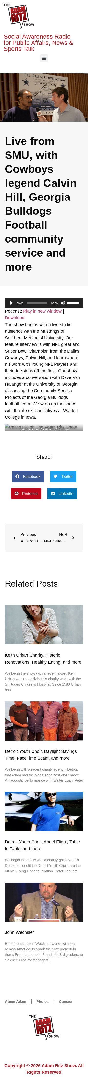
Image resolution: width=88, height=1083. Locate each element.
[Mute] (63, 303)
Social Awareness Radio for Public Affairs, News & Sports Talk (38, 42)
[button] (44, 58)
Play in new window (42, 311)
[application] (44, 303)
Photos (42, 1002)
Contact (65, 1002)
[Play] (11, 303)
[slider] (74, 302)
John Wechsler (19, 932)
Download (14, 317)
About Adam (15, 1002)
